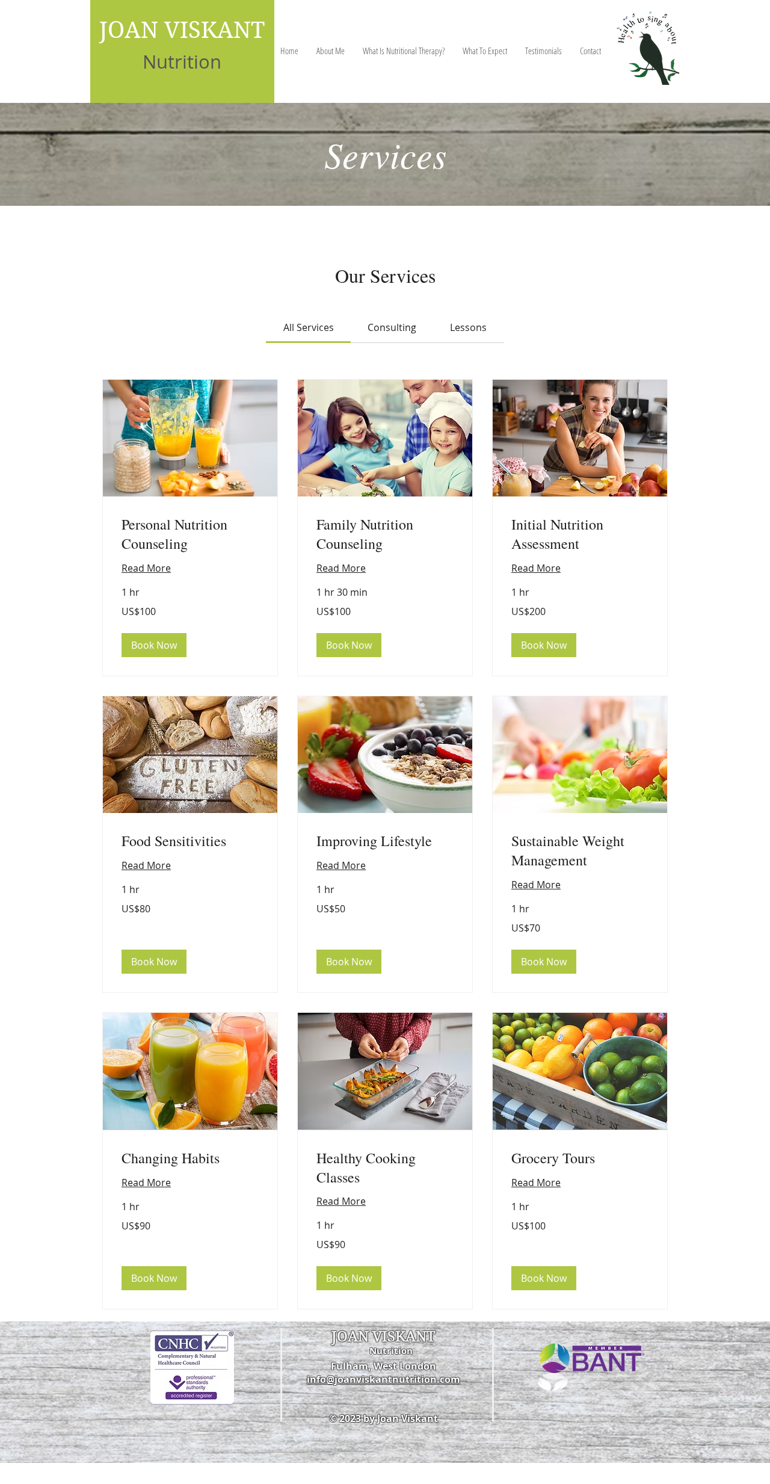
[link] (308, 327)
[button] (154, 645)
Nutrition (182, 61)
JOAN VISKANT (182, 30)
